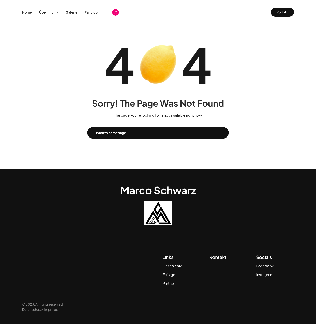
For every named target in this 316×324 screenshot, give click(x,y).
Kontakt (282, 12)
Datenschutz (32, 309)
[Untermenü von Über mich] (57, 12)
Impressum (52, 309)
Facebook (265, 265)
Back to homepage (111, 133)
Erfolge (169, 274)
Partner (169, 283)
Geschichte (173, 265)
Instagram (264, 274)
